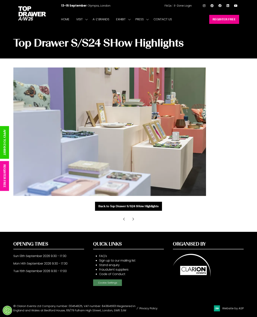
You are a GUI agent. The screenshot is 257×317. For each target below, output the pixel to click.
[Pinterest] (212, 5)
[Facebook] (220, 5)
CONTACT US (163, 19)
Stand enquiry (109, 265)
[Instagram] (204, 5)
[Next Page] (133, 219)
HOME (65, 19)
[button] (224, 19)
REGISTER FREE (4, 176)
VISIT (79, 19)
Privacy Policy (148, 308)
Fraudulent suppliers (113, 269)
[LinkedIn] (227, 5)
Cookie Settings (107, 282)
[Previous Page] (124, 219)
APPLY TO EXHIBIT (4, 142)
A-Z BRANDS (101, 19)
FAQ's (103, 256)
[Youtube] (235, 5)
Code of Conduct (112, 274)
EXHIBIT (121, 19)
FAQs (168, 6)
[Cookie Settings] (7, 310)
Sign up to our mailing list (117, 260)
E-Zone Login (183, 6)
